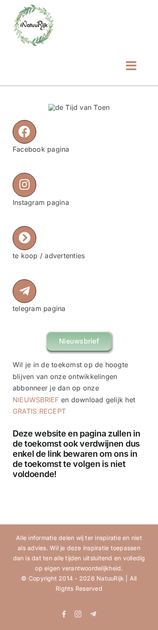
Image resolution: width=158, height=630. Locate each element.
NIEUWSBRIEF (36, 399)
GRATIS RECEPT (39, 411)
